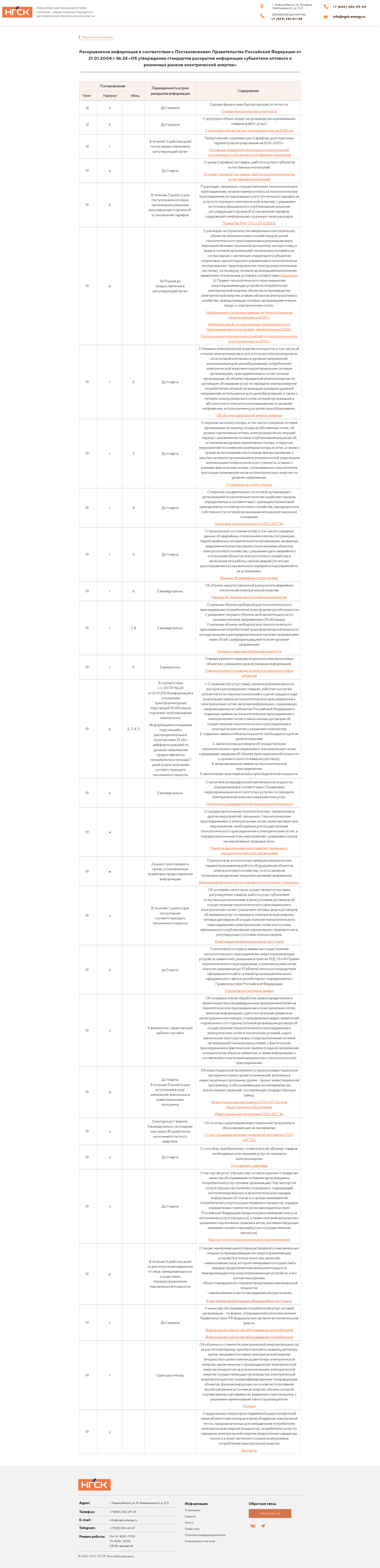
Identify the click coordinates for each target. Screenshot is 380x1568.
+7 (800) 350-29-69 (123, 1511)
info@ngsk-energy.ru (123, 1520)
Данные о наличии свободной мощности (249, 651)
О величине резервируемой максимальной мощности (249, 804)
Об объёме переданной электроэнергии (249, 415)
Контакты (249, 1450)
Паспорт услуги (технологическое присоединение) (249, 1239)
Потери (249, 1406)
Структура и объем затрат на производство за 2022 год (249, 130)
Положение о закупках (249, 1165)
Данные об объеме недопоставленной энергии (249, 597)
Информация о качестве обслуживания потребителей (249, 1330)
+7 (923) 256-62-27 (122, 1528)
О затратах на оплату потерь (249, 484)
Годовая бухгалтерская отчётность (249, 111)
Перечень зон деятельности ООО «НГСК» (249, 524)
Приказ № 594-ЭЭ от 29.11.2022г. (249, 223)
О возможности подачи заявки (249, 991)
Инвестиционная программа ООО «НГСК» (246, 1102)
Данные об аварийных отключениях (249, 578)
